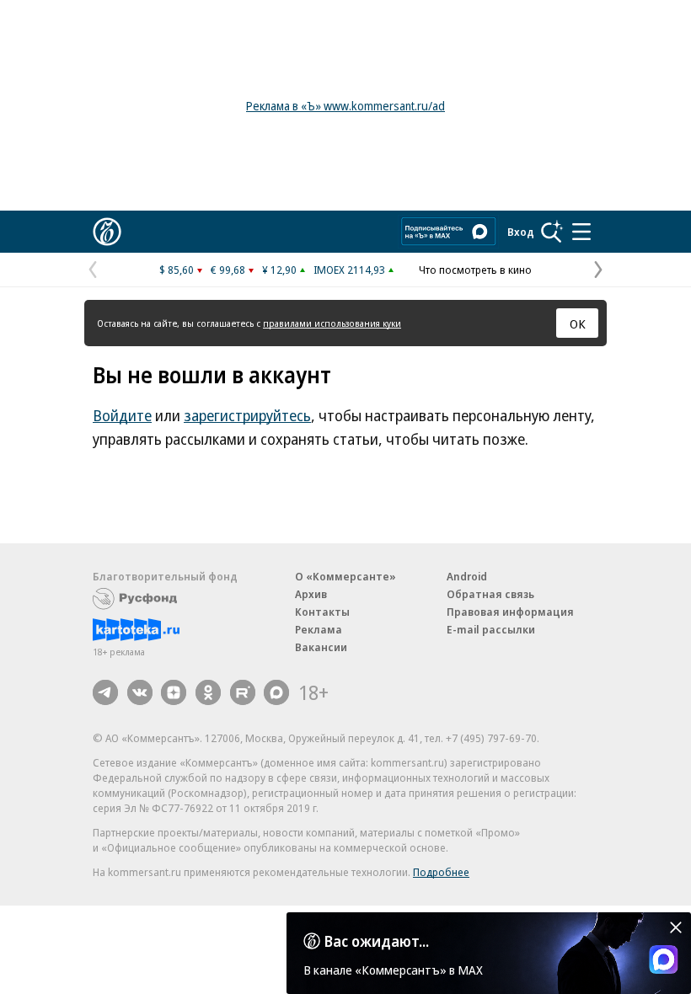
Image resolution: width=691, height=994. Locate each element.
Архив (311, 593)
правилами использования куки (332, 323)
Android (467, 576)
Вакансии (321, 647)
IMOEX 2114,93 (349, 269)
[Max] (276, 692)
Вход (520, 231)
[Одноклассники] (208, 692)
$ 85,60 (176, 269)
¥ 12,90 (279, 269)
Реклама (318, 629)
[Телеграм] (105, 692)
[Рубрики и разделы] (581, 231)
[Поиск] (552, 231)
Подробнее (441, 871)
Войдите (122, 415)
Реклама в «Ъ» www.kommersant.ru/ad (345, 106)
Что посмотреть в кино (475, 269)
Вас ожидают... (376, 941)
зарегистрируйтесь (247, 415)
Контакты (322, 611)
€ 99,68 (228, 269)
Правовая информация (510, 611)
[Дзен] (173, 692)
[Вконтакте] (140, 692)
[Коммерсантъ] (107, 231)
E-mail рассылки (491, 629)
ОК (578, 323)
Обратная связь (490, 593)
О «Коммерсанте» (345, 576)
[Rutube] (242, 692)
